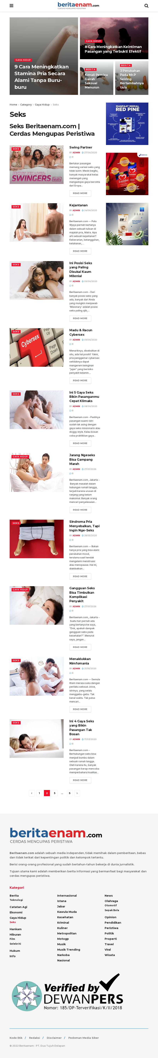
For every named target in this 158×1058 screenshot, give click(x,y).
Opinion (110, 917)
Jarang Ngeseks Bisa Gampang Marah (82, 459)
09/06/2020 (90, 281)
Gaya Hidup (23, 60)
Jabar (61, 906)
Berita (90, 69)
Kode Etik (16, 1037)
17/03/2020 (90, 739)
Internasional (67, 895)
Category (26, 104)
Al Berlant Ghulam (29, 94)
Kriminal (63, 922)
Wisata (110, 955)
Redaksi (34, 1037)
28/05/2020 (90, 535)
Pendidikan (113, 922)
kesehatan (65, 917)
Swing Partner (80, 147)
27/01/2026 (128, 94)
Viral (108, 949)
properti (111, 939)
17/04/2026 (93, 58)
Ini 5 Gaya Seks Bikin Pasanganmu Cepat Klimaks (84, 397)
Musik (61, 944)
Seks (56, 104)
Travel (109, 944)
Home (13, 104)
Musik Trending (68, 949)
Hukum (15, 951)
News (109, 895)
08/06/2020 (90, 406)
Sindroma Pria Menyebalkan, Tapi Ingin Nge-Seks (84, 526)
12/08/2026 (51, 94)
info (13, 956)
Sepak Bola (112, 910)
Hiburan (15, 934)
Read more (80, 193)
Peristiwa (111, 928)
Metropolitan (66, 933)
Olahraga (111, 901)
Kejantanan (78, 205)
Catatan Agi (18, 907)
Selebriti (15, 943)
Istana (61, 901)
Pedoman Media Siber (83, 1037)
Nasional (63, 960)
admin (76, 152)
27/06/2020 (90, 152)
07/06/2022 (93, 94)
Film (12, 938)
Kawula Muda (67, 912)
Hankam (16, 929)
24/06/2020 (90, 210)
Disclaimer (54, 1037)
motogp (63, 939)
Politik (109, 933)
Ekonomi (16, 912)
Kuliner (62, 928)
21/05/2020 (90, 668)
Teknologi (16, 900)
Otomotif (111, 905)
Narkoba (63, 955)
